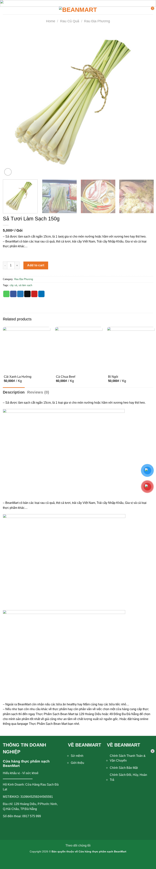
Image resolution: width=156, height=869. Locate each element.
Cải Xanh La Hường (17, 376)
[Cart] (150, 10)
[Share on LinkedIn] (41, 294)
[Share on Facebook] (13, 294)
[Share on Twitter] (20, 294)
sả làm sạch (25, 285)
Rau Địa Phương (97, 21)
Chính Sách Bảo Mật (124, 767)
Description (14, 392)
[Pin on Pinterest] (34, 294)
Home (50, 21)
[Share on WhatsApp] (6, 294)
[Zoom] (8, 172)
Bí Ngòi (113, 376)
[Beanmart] (78, 10)
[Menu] (7, 10)
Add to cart (35, 265)
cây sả (13, 285)
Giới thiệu (77, 762)
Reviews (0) (38, 392)
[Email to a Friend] (27, 294)
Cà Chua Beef (65, 376)
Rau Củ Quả (69, 21)
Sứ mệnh (77, 755)
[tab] (14, 392)
